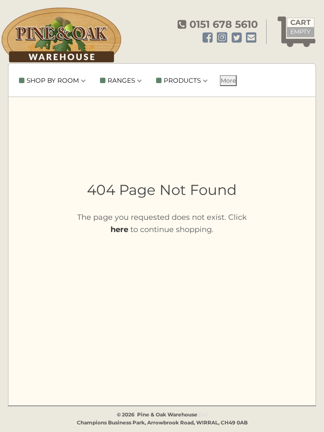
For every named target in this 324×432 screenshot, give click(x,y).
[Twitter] (237, 38)
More (228, 80)
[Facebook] (207, 38)
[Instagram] (222, 38)
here (119, 229)
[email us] (251, 38)
